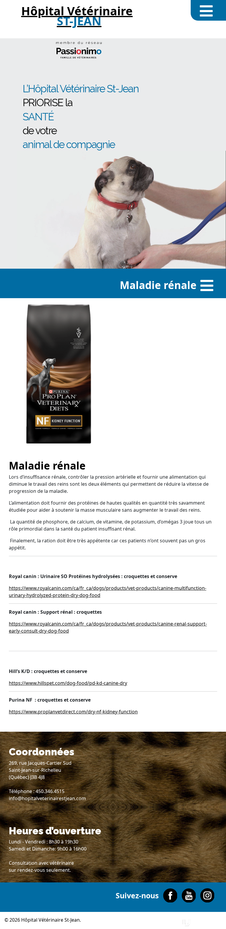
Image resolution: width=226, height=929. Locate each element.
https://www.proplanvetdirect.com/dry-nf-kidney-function (73, 711)
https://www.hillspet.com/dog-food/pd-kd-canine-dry (68, 683)
